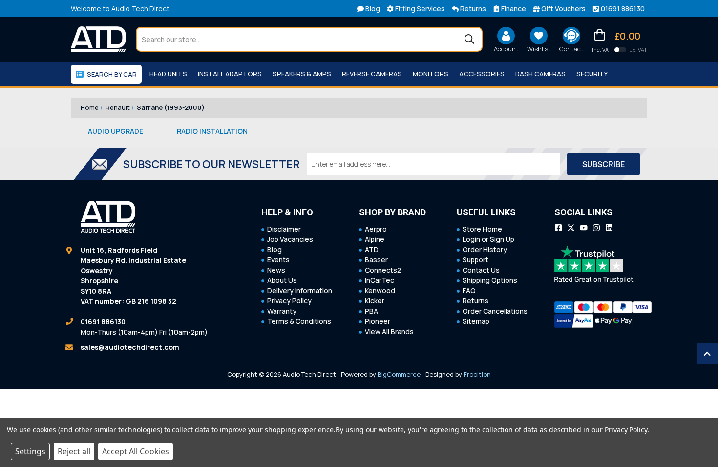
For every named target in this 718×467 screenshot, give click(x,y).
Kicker (374, 300)
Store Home (482, 229)
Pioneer (377, 321)
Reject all (74, 451)
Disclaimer (284, 229)
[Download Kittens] (620, 49)
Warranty (281, 311)
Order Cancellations (495, 311)
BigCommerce (399, 374)
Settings (30, 451)
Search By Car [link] (112, 74)
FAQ (469, 290)
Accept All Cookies (135, 451)
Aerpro (376, 229)
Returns (475, 300)
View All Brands (389, 331)
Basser (376, 259)
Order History (485, 249)
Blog (274, 249)
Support (475, 259)
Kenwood (380, 290)
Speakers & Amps (302, 73)
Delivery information (299, 290)
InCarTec (379, 280)
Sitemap (476, 321)
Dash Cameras (540, 73)
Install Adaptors (230, 73)
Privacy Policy (289, 300)
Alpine (374, 239)
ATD (372, 249)
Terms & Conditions (299, 321)
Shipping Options (490, 280)
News (276, 270)
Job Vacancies (290, 239)
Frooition (477, 374)
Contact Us (481, 270)
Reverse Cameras (372, 73)
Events (278, 259)
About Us (282, 280)
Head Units (168, 73)
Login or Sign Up (488, 239)
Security (592, 73)
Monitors (430, 73)
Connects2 (383, 270)
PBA (371, 311)
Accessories (482, 73)
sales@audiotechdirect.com (130, 347)
